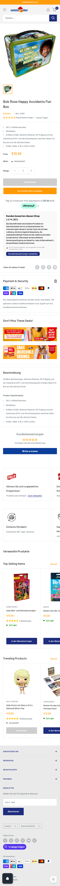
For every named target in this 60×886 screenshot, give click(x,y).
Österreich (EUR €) (28, 826)
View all (53, 564)
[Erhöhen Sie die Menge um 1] (31, 170)
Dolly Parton (12, 701)
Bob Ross (7, 113)
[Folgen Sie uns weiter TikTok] (34, 840)
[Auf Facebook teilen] (37, 267)
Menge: (6, 170)
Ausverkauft (30, 182)
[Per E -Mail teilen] (55, 267)
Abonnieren (13, 811)
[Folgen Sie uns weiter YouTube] (28, 840)
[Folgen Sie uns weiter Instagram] (17, 840)
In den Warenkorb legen (21, 641)
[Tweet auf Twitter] (49, 267)
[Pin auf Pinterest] (43, 267)
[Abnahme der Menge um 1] (15, 170)
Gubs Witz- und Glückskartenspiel (21, 610)
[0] (54, 9)
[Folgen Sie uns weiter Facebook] (5, 840)
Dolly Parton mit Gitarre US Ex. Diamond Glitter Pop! (19, 707)
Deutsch (8, 826)
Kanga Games (11, 607)
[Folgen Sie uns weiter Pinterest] (23, 840)
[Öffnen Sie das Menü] (4, 9)
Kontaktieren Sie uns (30, 2)
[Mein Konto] (48, 9)
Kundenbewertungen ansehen (23, 253)
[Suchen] (53, 18)
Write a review (30, 451)
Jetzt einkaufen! (35, 495)
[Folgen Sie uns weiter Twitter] (11, 840)
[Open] (7, 878)
